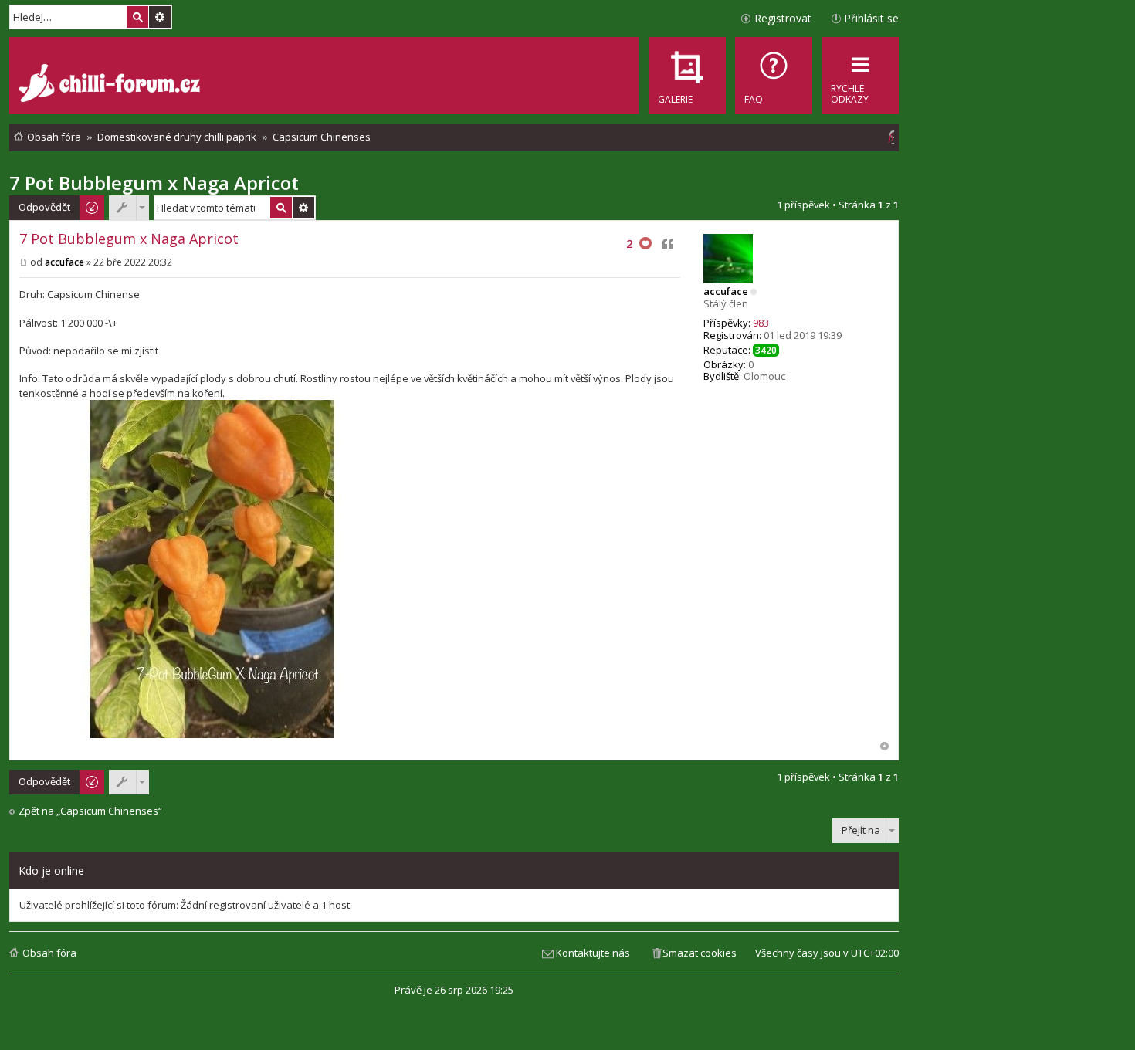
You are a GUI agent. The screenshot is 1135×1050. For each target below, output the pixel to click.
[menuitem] (773, 75)
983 (761, 323)
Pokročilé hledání (160, 17)
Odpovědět (44, 207)
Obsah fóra (49, 953)
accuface (725, 291)
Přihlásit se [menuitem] (871, 18)
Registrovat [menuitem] (782, 18)
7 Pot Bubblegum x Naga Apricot (154, 182)
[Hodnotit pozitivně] (645, 244)
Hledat (137, 17)
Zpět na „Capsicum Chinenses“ (90, 811)
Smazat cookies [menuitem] (699, 953)
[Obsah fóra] (111, 85)
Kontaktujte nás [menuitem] (593, 953)
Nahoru (884, 746)
